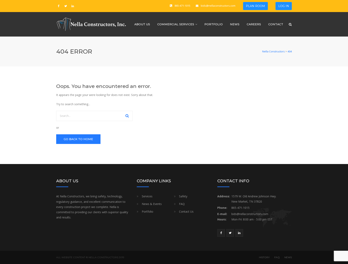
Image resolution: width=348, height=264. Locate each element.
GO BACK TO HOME (78, 139)
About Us (142, 24)
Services (147, 196)
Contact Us (186, 211)
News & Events (152, 204)
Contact (275, 24)
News (234, 24)
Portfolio (213, 24)
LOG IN (283, 6)
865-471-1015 (182, 5)
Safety (183, 196)
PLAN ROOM (255, 6)
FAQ (182, 204)
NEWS (288, 257)
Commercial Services (175, 24)
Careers (254, 24)
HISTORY (264, 257)
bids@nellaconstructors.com (218, 5)
